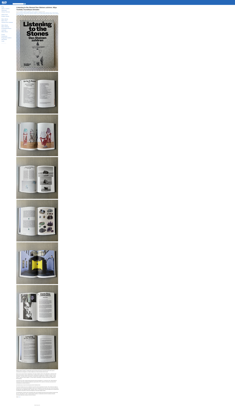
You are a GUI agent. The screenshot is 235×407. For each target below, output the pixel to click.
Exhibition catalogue (23, 11)
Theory (33, 11)
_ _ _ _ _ (4, 42)
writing (36, 11)
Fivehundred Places (6, 28)
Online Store (5, 14)
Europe (24, 12)
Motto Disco (5, 31)
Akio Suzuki (20, 12)
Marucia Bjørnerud (44, 13)
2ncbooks (4, 30)
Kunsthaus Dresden (19, 13)
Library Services (6, 11)
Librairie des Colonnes (7, 22)
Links (3, 41)
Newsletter (4, 39)
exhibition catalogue (29, 12)
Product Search (5, 16)
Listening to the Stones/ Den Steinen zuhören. (32, 13)
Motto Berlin (5, 19)
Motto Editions (5, 26)
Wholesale (4, 10)
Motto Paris (4, 20)
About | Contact (5, 8)
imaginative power (42, 12)
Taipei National (21, 14)
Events (3, 34)
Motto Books (5, 25)
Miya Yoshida (50, 13)
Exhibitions (4, 36)
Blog (3, 7)
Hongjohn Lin (36, 12)
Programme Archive (7, 37)
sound (54, 13)
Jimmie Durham (55, 12)
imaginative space (48, 12)
